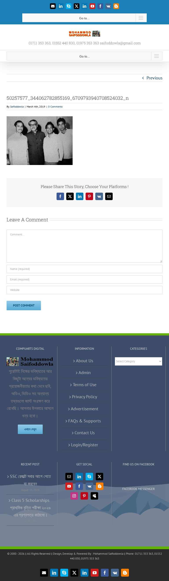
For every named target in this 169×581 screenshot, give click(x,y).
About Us (84, 361)
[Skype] (89, 476)
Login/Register (84, 445)
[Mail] (69, 476)
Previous (154, 78)
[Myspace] (94, 496)
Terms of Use (84, 384)
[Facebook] (79, 486)
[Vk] (89, 486)
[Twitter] (99, 476)
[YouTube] (69, 486)
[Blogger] (99, 486)
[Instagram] (74, 496)
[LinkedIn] (79, 476)
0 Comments (55, 106)
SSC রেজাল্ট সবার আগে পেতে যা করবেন (30, 480)
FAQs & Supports (84, 421)
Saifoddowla (17, 106)
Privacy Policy (84, 397)
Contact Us (85, 433)
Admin (85, 372)
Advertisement (84, 409)
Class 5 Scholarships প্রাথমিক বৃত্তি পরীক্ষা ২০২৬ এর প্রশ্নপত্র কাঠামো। (30, 507)
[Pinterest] (84, 496)
